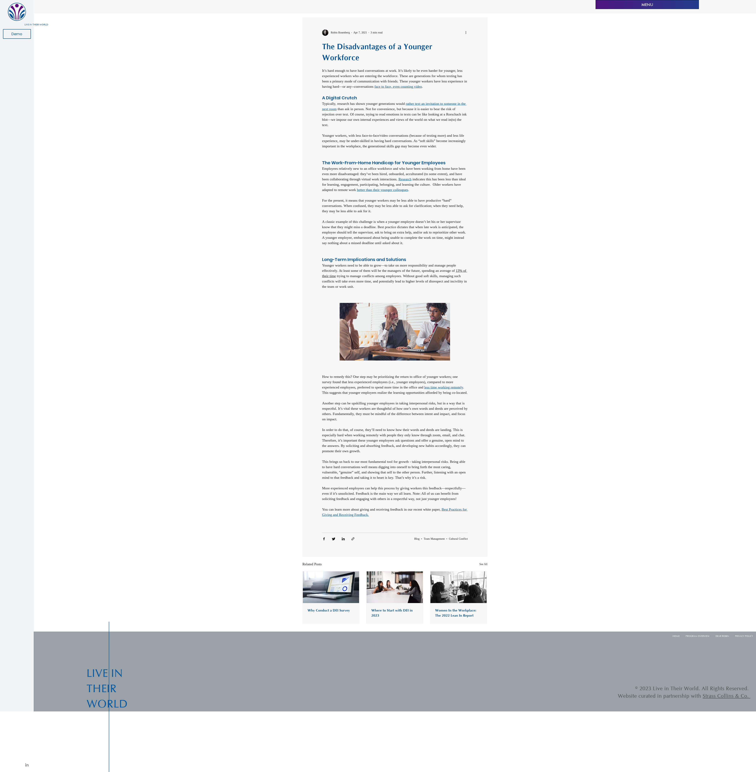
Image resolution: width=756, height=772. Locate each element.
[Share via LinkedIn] (343, 539)
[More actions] (467, 32)
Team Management (434, 538)
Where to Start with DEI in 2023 (392, 613)
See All (483, 564)
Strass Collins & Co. (726, 696)
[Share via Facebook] (324, 539)
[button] (395, 332)
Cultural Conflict (458, 538)
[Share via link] (353, 539)
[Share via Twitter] (333, 539)
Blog (417, 538)
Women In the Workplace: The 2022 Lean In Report (455, 613)
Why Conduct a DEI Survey (329, 610)
